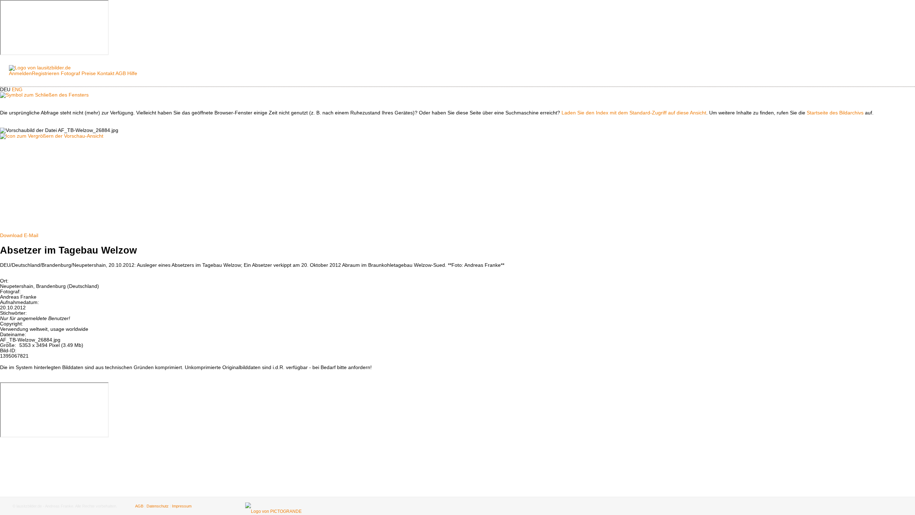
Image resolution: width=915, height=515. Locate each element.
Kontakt (105, 73)
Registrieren (45, 73)
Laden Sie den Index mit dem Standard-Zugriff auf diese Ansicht (634, 113)
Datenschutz (158, 506)
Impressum (182, 506)
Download (11, 235)
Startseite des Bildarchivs (835, 113)
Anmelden (20, 73)
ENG (17, 89)
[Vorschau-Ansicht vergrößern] (51, 136)
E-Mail (31, 235)
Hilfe (132, 73)
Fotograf (70, 73)
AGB (120, 73)
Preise (88, 73)
